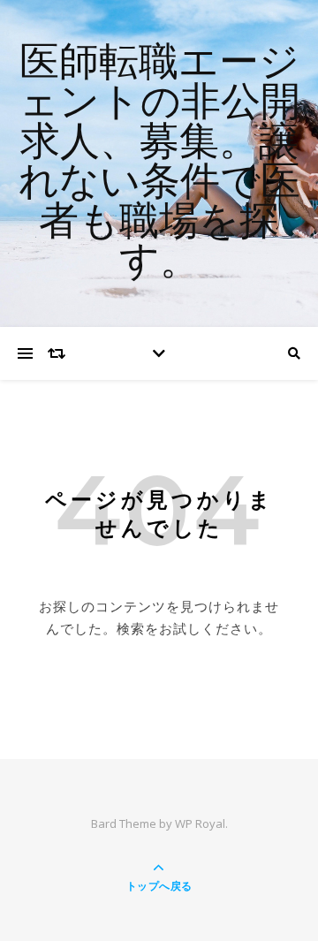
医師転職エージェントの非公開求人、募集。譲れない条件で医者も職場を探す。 (159, 163)
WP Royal (200, 823)
